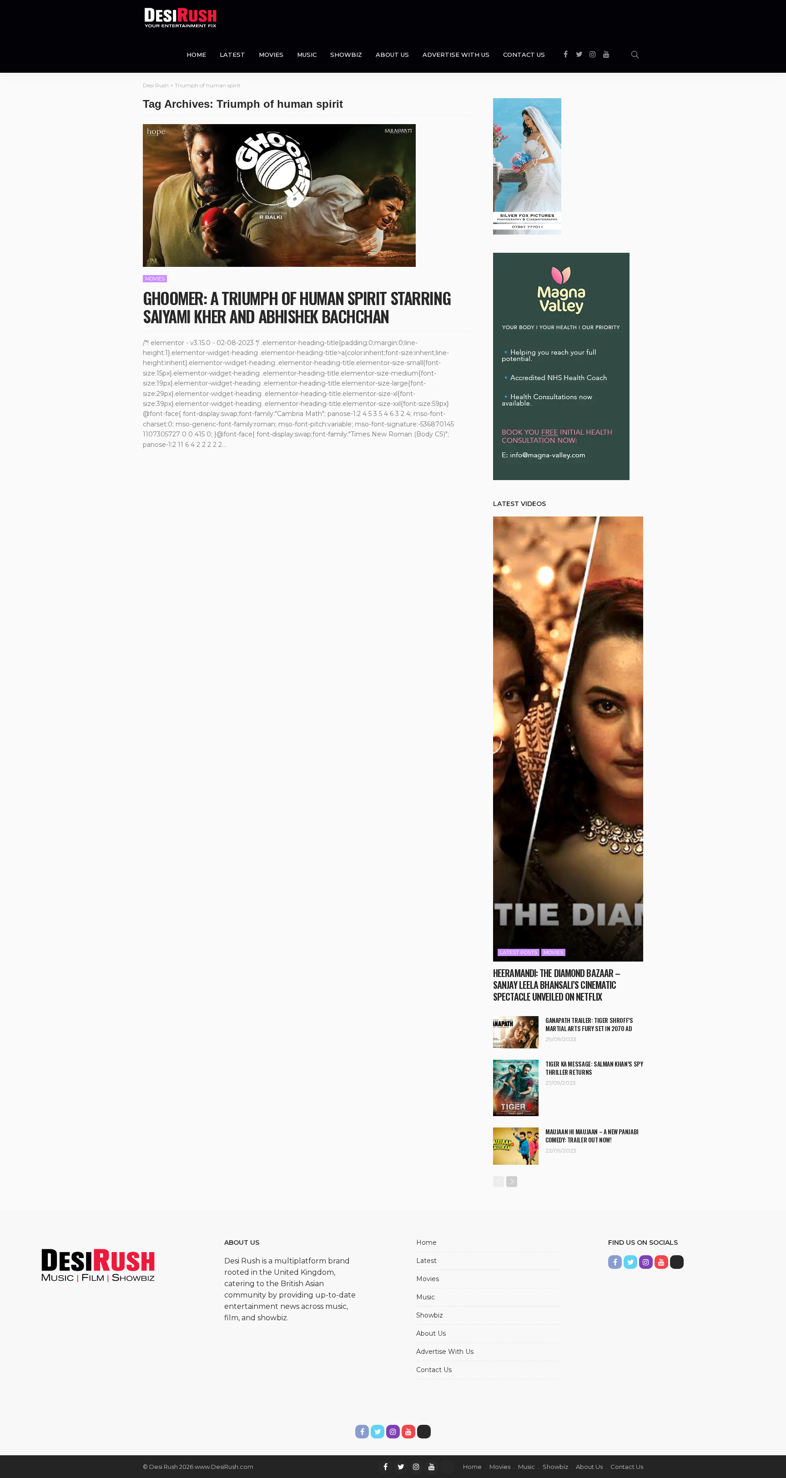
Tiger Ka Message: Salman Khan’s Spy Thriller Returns (594, 1068)
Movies (271, 54)
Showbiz (346, 54)
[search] (635, 54)
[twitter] (401, 1466)
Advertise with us (456, 54)
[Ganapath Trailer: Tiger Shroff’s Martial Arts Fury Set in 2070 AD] (516, 1032)
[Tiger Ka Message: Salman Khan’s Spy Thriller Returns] (516, 1088)
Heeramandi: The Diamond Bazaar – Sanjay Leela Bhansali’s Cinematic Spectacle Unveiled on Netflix (556, 984)
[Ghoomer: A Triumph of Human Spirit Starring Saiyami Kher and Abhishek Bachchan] (279, 195)
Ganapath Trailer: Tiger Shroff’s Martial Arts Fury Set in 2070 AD (589, 1024)
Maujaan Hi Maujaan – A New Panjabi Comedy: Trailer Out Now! (592, 1135)
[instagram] (416, 1466)
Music (307, 54)
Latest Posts (518, 952)
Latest (232, 54)
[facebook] (385, 1466)
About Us (392, 54)
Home (196, 54)
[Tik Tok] (447, 1466)
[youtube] (431, 1466)
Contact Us (524, 54)
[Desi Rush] (180, 18)
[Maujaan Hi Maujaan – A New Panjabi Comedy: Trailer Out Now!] (516, 1146)
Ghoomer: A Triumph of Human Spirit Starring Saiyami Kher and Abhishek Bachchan (296, 307)
